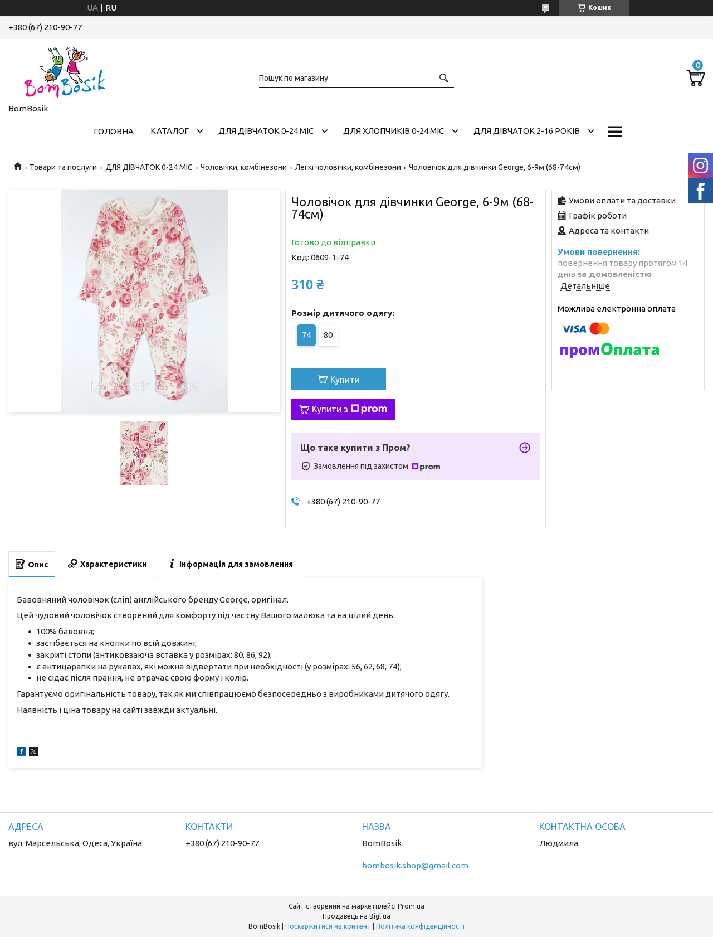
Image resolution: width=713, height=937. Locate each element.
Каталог (169, 130)
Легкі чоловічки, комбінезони (348, 167)
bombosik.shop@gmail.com (415, 865)
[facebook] (21, 753)
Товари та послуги (63, 167)
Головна (114, 131)
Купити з (330, 409)
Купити (345, 380)
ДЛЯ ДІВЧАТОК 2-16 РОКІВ (526, 130)
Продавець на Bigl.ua (356, 916)
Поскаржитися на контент (328, 926)
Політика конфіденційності (420, 926)
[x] (33, 753)
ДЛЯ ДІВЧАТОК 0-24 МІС (266, 130)
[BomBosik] (64, 69)
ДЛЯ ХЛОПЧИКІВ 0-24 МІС (393, 130)
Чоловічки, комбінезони (244, 167)
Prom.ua (411, 906)
